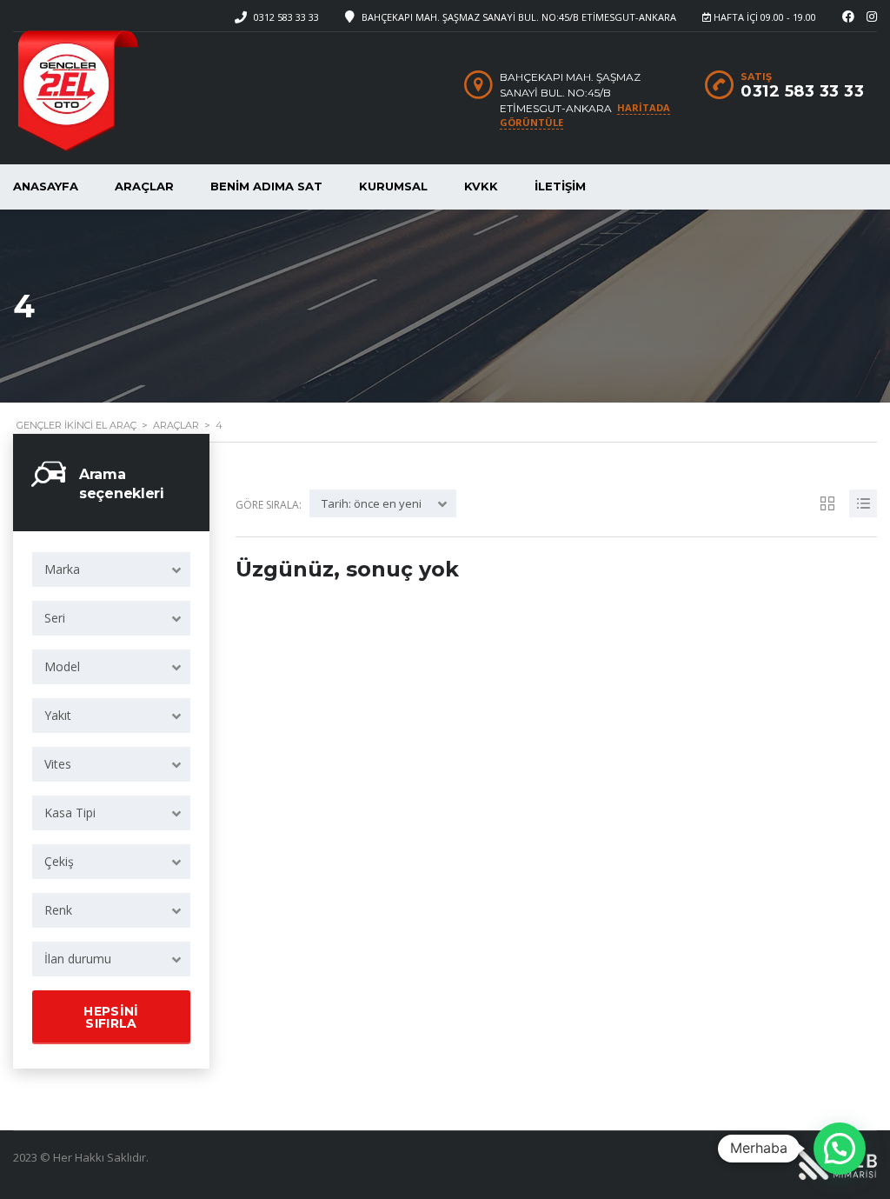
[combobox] (111, 569)
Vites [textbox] (57, 764)
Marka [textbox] (62, 569)
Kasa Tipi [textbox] (70, 812)
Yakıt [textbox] (57, 715)
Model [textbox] (62, 666)
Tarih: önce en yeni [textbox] (372, 503)
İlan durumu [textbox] (77, 958)
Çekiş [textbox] (59, 861)
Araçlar (144, 186)
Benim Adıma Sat (266, 186)
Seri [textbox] (54, 617)
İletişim (560, 186)
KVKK (481, 186)
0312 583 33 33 (286, 16)
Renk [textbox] (58, 910)
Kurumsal (393, 186)
